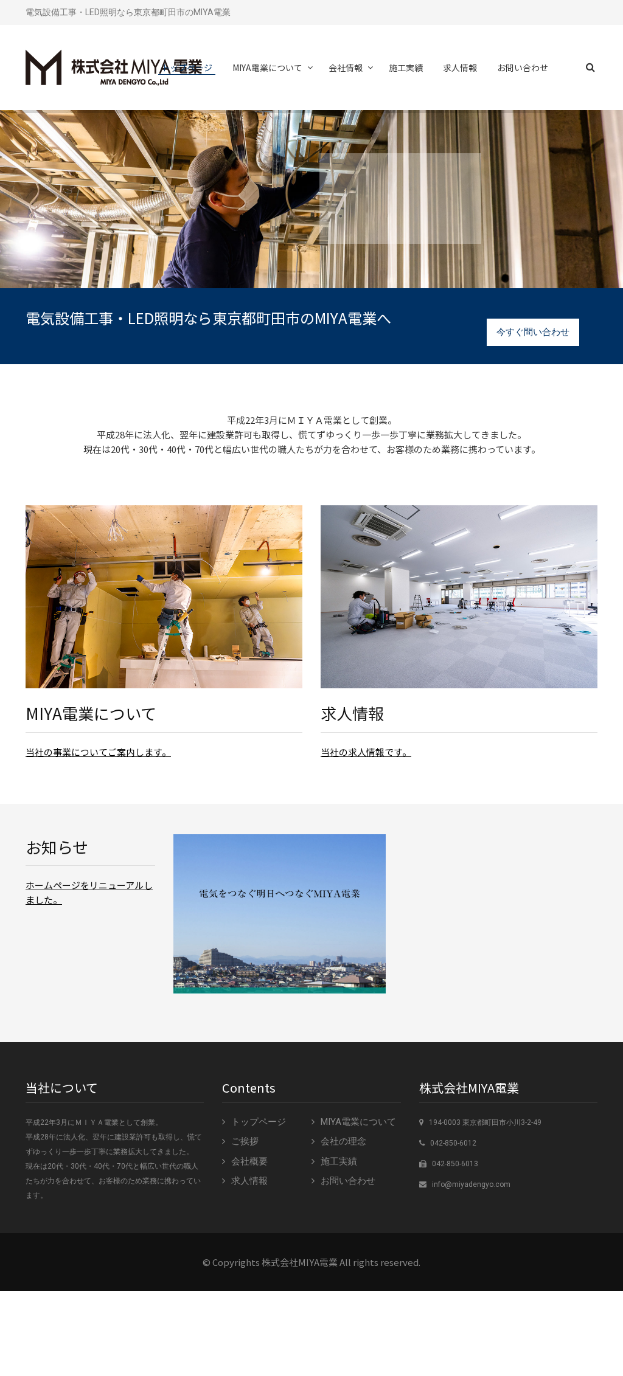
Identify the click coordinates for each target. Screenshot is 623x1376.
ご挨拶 (245, 1141)
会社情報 (346, 67)
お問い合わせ (522, 67)
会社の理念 (343, 1141)
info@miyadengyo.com (471, 1184)
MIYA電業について (267, 67)
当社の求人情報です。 (366, 751)
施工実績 (406, 67)
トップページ (186, 67)
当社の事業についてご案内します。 (98, 751)
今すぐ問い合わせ (532, 332)
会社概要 (249, 1161)
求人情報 (460, 67)
